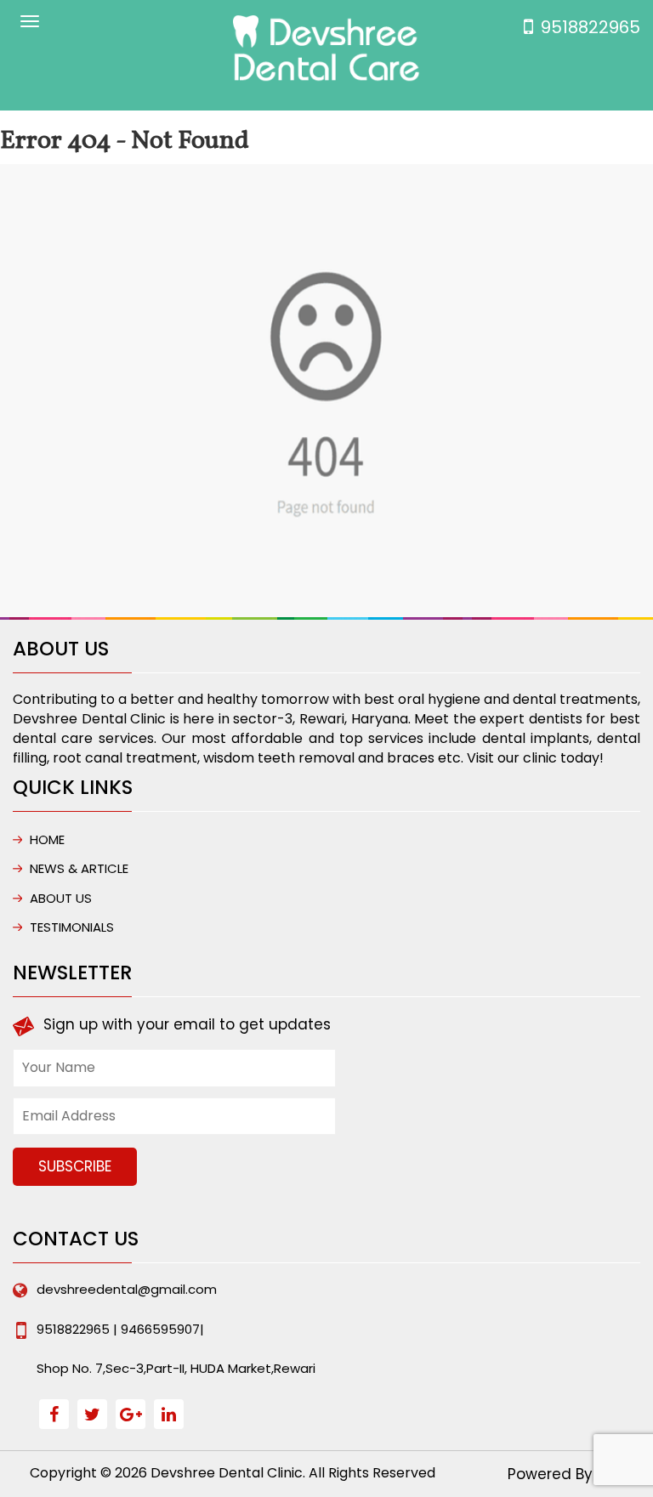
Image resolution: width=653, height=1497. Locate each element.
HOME (47, 839)
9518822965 (590, 27)
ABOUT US (61, 898)
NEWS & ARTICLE (79, 868)
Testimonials (72, 927)
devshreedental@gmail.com (127, 1289)
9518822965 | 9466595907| (120, 1329)
